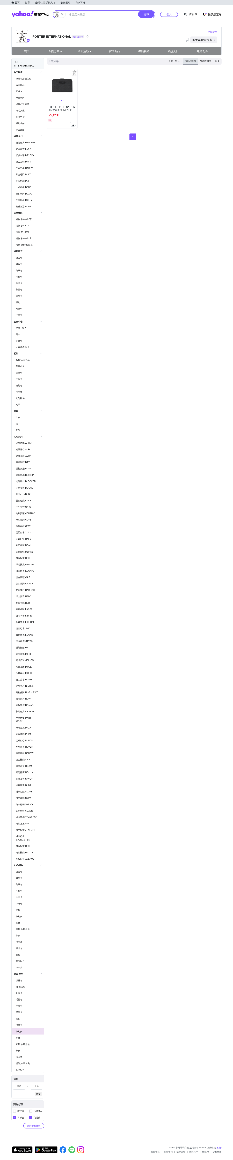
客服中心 (155, 1151)
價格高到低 (205, 61)
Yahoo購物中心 (30, 14)
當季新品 (114, 51)
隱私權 (205, 1151)
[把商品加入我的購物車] (73, 124)
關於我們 (168, 1151)
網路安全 (193, 1151)
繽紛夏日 (173, 51)
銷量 (217, 61)
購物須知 (181, 1151)
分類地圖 (217, 1151)
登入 (169, 14)
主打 (26, 51)
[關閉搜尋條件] (62, 14)
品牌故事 (212, 32)
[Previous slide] (49, 84)
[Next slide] (75, 84)
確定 (38, 1094)
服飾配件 (202, 51)
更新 (218, 1147)
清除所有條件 (33, 1125)
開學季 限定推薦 (202, 40)
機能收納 (143, 51)
